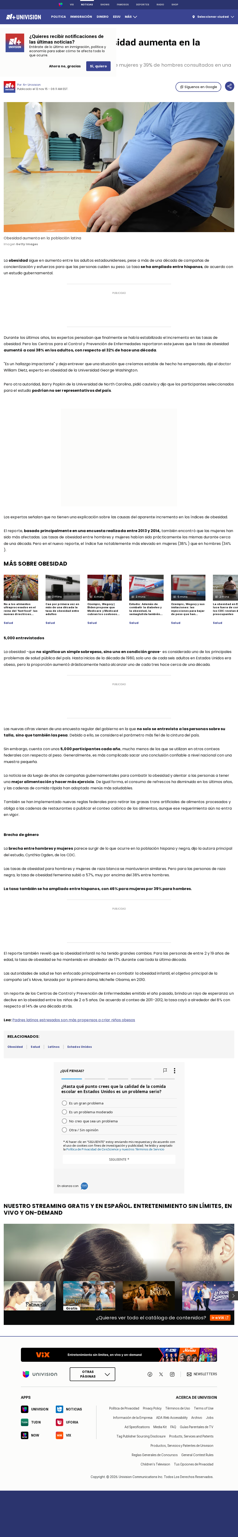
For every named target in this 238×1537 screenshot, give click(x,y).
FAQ (173, 1427)
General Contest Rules (197, 1455)
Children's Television (155, 1464)
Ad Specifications (137, 1427)
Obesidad (15, 1047)
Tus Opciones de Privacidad (193, 1464)
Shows (104, 4)
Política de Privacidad (124, 1408)
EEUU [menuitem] (116, 17)
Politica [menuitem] (58, 17)
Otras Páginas (88, 1374)
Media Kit (160, 1427)
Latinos (54, 1047)
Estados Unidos (79, 1047)
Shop (175, 4)
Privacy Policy (152, 1408)
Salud (8, 623)
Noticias (87, 4)
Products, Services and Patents (191, 1436)
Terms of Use (203, 1408)
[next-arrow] (233, 1295)
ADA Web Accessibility (172, 1417)
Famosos (123, 4)
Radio (160, 4)
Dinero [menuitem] (103, 17)
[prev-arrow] (1, 1296)
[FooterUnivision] (40, 1374)
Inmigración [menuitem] (81, 17)
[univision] (23, 16)
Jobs (209, 1417)
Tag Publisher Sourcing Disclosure (140, 1436)
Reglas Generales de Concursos (155, 1455)
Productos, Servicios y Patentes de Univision (182, 1445)
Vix (72, 4)
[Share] (229, 86)
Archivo (196, 1417)
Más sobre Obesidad (35, 563)
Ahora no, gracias (65, 66)
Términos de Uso (177, 1408)
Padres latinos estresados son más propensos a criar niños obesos (73, 1020)
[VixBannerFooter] (119, 1355)
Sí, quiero (98, 66)
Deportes (142, 4)
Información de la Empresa (132, 1417)
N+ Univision (32, 85)
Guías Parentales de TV (196, 1427)
